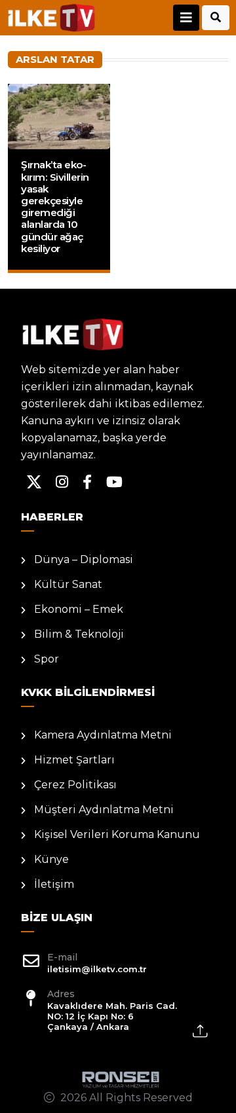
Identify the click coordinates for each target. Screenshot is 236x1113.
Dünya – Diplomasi (83, 559)
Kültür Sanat (68, 584)
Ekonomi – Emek (78, 609)
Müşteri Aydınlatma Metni (104, 809)
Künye (51, 859)
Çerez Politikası (75, 784)
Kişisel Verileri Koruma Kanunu (117, 834)
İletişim (54, 884)
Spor (46, 659)
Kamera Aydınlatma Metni (103, 735)
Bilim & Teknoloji (79, 634)
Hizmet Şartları (74, 760)
